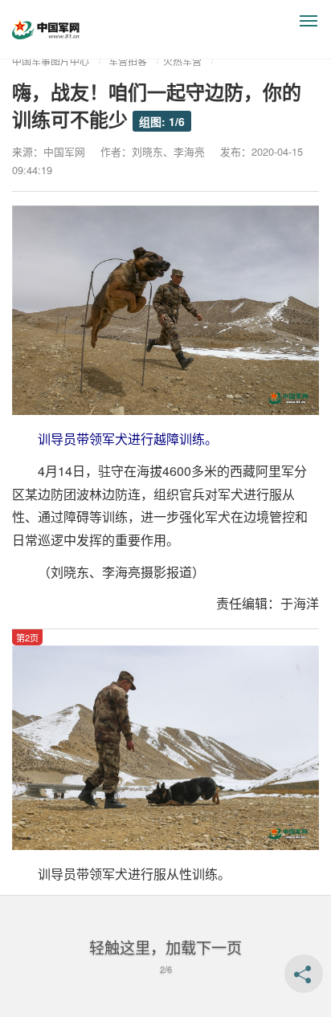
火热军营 (182, 60)
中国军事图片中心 (50, 60)
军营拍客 (127, 60)
